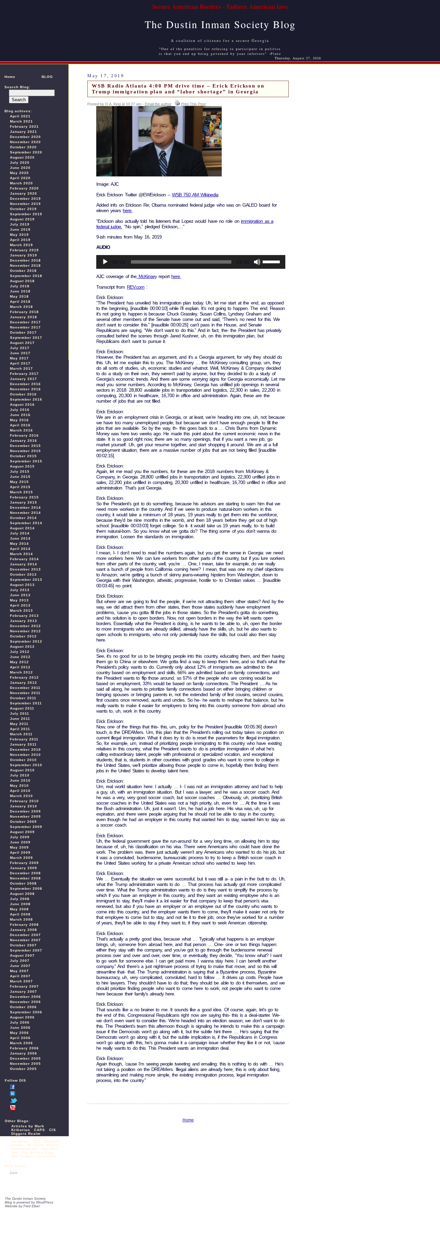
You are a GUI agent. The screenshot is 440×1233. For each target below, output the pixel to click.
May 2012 (19, 662)
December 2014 (25, 507)
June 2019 (20, 229)
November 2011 (25, 693)
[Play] (105, 261)
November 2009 (25, 816)
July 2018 (20, 286)
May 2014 (19, 543)
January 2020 (23, 193)
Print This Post (193, 104)
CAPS (39, 1130)
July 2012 (20, 652)
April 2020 (20, 178)
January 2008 (23, 930)
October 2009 (23, 821)
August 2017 (22, 343)
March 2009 (21, 858)
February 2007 (24, 986)
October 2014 (23, 518)
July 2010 (20, 775)
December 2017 (25, 322)
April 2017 (20, 363)
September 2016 (26, 399)
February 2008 (24, 924)
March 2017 (21, 368)
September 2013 (26, 579)
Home (9, 77)
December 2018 (25, 260)
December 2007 (25, 935)
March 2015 (21, 492)
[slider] (272, 261)
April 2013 (20, 605)
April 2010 (20, 791)
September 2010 (26, 765)
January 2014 (23, 564)
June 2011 (20, 719)
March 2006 (21, 1043)
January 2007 (23, 991)
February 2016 (24, 435)
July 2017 (20, 348)
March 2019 (21, 245)
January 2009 (23, 868)
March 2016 (21, 430)
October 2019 (23, 209)
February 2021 (24, 126)
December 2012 (25, 626)
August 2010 (22, 770)
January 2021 (23, 132)
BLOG (47, 77)
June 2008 (20, 904)
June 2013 (20, 595)
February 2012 (24, 677)
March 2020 (21, 183)
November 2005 (25, 1063)
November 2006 (25, 1002)
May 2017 (19, 358)
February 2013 (24, 616)
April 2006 (20, 1038)
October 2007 (23, 945)
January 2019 (23, 255)
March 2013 (21, 610)
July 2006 (20, 1022)
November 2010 (25, 755)
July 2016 (20, 410)
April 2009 (20, 852)
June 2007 (20, 966)
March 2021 (21, 121)
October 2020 (23, 147)
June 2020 (20, 168)
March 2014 (21, 554)
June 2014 (20, 538)
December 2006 (25, 997)
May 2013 (19, 600)
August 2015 (22, 466)
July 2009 (20, 837)
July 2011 (19, 713)
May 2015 (19, 482)
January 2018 (23, 317)
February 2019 (24, 250)
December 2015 (25, 446)
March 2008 (21, 919)
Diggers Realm (26, 1134)
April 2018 (20, 301)
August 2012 (22, 646)
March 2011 (21, 734)
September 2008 (26, 888)
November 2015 (25, 451)
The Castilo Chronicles (34, 1156)
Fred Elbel (31, 1206)
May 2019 (19, 235)
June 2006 (20, 1027)
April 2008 (20, 914)
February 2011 (24, 739)
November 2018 (25, 265)
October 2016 (23, 394)
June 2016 (20, 415)
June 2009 (20, 842)
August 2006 (22, 1017)
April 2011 (20, 729)
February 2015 (24, 497)
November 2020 (25, 142)
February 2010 (24, 801)
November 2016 (25, 389)
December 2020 (25, 137)
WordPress (44, 1202)
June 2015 (20, 477)
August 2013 (22, 585)
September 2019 (26, 214)
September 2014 (26, 523)
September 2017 (26, 337)
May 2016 (19, 420)
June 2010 (20, 780)
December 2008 (25, 873)
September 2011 (26, 703)
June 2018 (20, 291)
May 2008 (19, 909)
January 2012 (23, 682)
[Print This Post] (177, 104)
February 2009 (24, 863)
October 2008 (23, 883)
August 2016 (22, 404)
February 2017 (24, 374)
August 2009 (22, 832)
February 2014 (24, 559)
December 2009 (25, 811)
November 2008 (25, 878)
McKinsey (146, 276)
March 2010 (21, 796)
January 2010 (23, 806)
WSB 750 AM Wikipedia (195, 194)
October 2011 (23, 698)
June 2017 (20, 353)
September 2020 (26, 152)
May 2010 (19, 785)
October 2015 (23, 456)
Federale (20, 1137)
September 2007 (26, 950)
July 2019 (20, 224)
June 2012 (20, 657)
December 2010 (25, 749)
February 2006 (24, 1048)
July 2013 (20, 590)
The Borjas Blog (38, 1152)
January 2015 (23, 502)
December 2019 (25, 198)
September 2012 (26, 641)
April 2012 (20, 667)
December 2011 (25, 688)
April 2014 (20, 549)
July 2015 (20, 471)
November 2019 (25, 204)
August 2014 (22, 528)
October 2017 (23, 332)
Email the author (158, 104)
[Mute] (257, 261)
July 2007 (20, 961)
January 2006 (23, 1053)
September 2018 (26, 276)
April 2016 (20, 425)
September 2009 (26, 827)
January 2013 (23, 621)
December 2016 (25, 384)
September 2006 (26, 1012)
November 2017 (25, 327)
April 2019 (20, 240)
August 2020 (22, 157)
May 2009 (19, 847)
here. (127, 210)
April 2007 (20, 976)
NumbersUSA (24, 1149)
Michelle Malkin (43, 1145)
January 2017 (23, 379)
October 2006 (23, 1007)
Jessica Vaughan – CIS (30, 1139)
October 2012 (23, 636)
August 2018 (22, 281)
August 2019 (22, 219)
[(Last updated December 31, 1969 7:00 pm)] (12, 1088)
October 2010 (23, 760)
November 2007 (25, 940)
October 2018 (23, 271)
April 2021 (20, 116)
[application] (190, 262)
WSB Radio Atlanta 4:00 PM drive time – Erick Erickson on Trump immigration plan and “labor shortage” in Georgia (178, 88)
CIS (52, 1130)
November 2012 (25, 631)
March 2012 (21, 672)
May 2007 (19, 971)
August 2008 (22, 894)
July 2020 (20, 162)
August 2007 (22, 955)
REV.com (135, 287)
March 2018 (21, 307)
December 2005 (25, 1058)
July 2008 (20, 899)
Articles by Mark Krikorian (27, 1128)
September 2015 (26, 461)
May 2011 (19, 724)
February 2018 (24, 312)
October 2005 (23, 1069)
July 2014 (20, 533)
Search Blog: (17, 87)
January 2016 (23, 440)
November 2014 (25, 513)
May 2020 (19, 173)
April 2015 (20, 487)
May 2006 (19, 1033)
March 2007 (21, 981)
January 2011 (23, 744)
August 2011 (22, 708)
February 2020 (24, 188)
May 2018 (19, 296)
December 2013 (25, 569)
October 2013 (23, 574)
